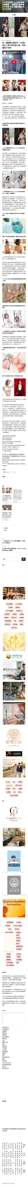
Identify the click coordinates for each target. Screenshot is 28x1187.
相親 (3, 1059)
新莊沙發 (4, 1038)
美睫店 (17, 935)
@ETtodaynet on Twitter (13, 463)
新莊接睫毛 (19, 949)
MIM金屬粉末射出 (6, 1064)
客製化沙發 (14, 617)
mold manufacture (6, 1062)
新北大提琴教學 (10, 965)
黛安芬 (5, 530)
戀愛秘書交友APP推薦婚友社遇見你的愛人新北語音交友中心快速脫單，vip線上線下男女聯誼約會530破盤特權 (14, 984)
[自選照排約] (14, 691)
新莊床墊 (4, 1035)
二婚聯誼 (20, 788)
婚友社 (20, 792)
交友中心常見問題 (17, 925)
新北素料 (4, 1060)
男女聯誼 (19, 922)
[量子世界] (14, 907)
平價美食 (19, 956)
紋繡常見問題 (19, 946)
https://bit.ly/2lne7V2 (7, 438)
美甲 (3, 1055)
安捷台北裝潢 (18, 785)
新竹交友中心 (5, 1068)
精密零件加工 (5, 1027)
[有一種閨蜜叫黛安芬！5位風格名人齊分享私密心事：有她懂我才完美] (7, 490)
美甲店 (17, 943)
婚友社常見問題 (14, 795)
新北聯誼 (19, 954)
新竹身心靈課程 (9, 610)
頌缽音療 (18, 932)
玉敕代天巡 (14, 627)
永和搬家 (21, 614)
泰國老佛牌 (5, 1051)
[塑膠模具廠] (14, 713)
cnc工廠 (4, 1049)
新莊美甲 (18, 938)
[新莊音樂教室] (14, 836)
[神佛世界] (14, 642)
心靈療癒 (20, 781)
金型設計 (4, 1046)
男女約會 (17, 929)
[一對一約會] (14, 671)
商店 (14, 781)
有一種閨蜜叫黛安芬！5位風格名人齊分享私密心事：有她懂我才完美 (7, 498)
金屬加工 (4, 1033)
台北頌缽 (4, 1130)
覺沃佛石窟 (7, 624)
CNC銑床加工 (5, 1029)
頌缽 (15, 620)
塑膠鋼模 (8, 956)
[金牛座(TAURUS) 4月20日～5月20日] (18, 495)
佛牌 (3, 1044)
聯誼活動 (8, 925)
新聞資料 (6, 528)
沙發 (3, 1040)
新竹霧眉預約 (5, 1128)
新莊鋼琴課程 (10, 922)
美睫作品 (18, 940)
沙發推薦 (8, 954)
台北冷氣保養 (18, 604)
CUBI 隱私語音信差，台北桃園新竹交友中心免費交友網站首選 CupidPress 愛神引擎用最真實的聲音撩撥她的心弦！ (13, 991)
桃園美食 (6, 617)
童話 (14, 788)
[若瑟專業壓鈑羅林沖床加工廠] (14, 754)
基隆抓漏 (21, 620)
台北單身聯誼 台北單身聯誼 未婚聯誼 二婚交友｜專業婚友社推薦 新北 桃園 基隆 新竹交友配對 (13, 5)
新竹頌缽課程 (9, 604)
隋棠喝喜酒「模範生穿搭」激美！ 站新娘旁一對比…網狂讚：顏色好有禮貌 (7, 515)
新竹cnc (4, 1066)
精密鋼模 (8, 959)
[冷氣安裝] (14, 860)
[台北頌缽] (14, 884)
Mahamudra (9, 785)
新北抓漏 (4, 1047)
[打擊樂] (14, 656)
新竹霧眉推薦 (12, 1128)
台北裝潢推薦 (9, 962)
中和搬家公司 (19, 610)
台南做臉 (21, 617)
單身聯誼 (8, 788)
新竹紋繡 (18, 1128)
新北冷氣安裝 (5, 1036)
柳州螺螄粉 (19, 959)
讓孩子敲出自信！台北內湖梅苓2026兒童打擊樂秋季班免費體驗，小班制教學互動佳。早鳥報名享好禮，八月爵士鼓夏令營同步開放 (14, 978)
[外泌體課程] (14, 593)
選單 (15, 15)
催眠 (18, 962)
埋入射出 (8, 781)
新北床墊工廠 (5, 1057)
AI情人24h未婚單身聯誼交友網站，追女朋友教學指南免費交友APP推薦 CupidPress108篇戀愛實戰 (14, 1003)
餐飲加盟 (17, 607)
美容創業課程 (8, 620)
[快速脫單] (14, 768)
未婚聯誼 (8, 792)
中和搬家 (10, 607)
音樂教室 (4, 1031)
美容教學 (14, 614)
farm (10, 40)
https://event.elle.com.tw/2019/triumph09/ (14, 445)
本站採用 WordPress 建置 (8, 1183)
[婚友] (14, 737)
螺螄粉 (21, 624)
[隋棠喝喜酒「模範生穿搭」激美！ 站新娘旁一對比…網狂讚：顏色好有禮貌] (7, 507)
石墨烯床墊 (7, 614)
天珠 (15, 792)
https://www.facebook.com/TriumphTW (11, 441)
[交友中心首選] (14, 813)
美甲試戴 (15, 624)
